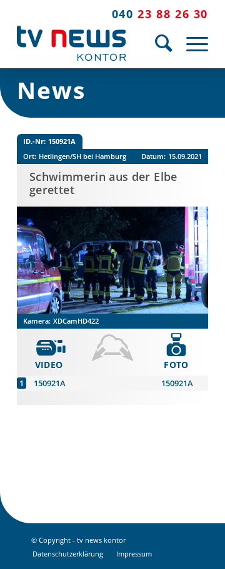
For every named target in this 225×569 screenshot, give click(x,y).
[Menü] (191, 43)
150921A (50, 383)
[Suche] (158, 43)
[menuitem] (158, 43)
